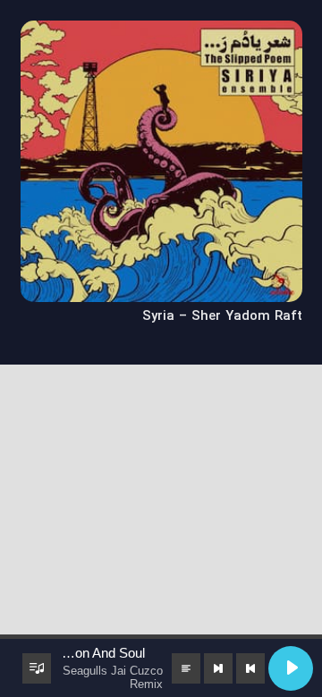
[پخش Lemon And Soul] (290, 668)
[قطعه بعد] (218, 668)
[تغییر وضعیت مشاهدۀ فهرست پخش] (36, 668)
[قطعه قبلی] (250, 668)
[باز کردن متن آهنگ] (186, 668)
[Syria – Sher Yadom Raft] (161, 32)
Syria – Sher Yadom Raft (222, 316)
